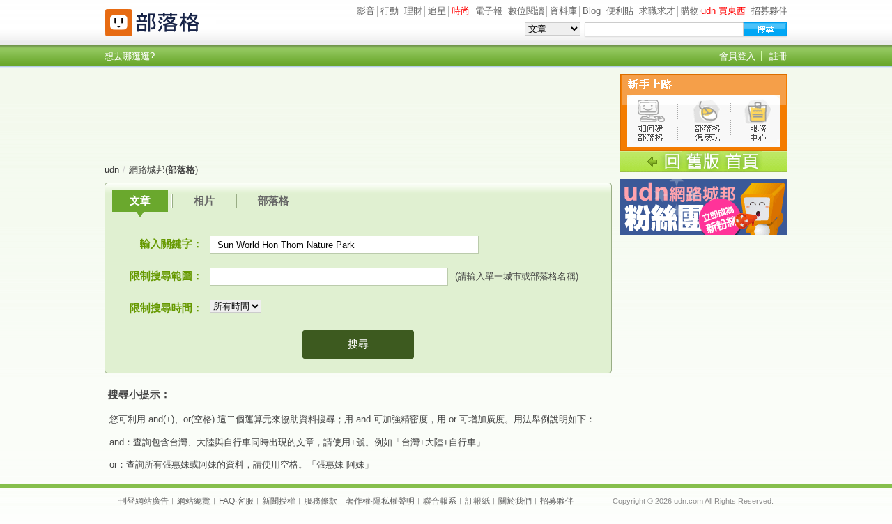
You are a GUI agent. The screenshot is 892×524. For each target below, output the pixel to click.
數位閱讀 (526, 11)
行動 (389, 11)
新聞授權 (278, 501)
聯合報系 (439, 501)
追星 (437, 11)
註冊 (778, 56)
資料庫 (563, 11)
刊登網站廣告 (143, 501)
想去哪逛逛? (130, 56)
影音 (366, 11)
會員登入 (737, 56)
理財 (413, 11)
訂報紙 (477, 501)
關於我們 (515, 501)
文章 (140, 200)
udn (112, 169)
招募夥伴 (769, 11)
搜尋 (358, 344)
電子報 (488, 11)
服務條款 (320, 501)
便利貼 (619, 11)
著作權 (358, 501)
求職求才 (657, 11)
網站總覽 (193, 501)
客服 (245, 501)
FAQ (227, 501)
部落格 (273, 200)
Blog (592, 11)
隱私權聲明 (394, 501)
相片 (204, 200)
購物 (690, 11)
